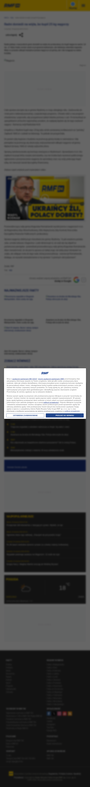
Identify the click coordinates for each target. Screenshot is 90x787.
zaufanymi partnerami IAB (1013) (24, 379)
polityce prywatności (50, 402)
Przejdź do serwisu (65, 415)
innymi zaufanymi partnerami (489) (51, 379)
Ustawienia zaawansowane (25, 415)
